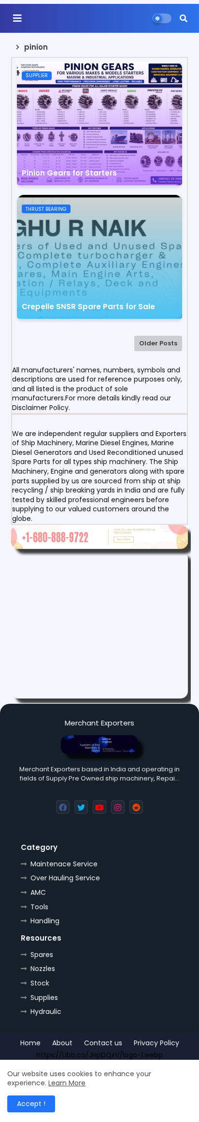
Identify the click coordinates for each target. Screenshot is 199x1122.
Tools (39, 907)
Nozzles (42, 968)
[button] (183, 18)
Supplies (44, 997)
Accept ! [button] (31, 1103)
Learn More (66, 1083)
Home (30, 1043)
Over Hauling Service (65, 878)
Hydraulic (45, 1011)
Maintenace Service (64, 864)
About (62, 1043)
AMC (38, 892)
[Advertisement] (99, 624)
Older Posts (158, 343)
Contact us (103, 1043)
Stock (39, 983)
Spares (41, 954)
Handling (44, 921)
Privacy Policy (156, 1043)
